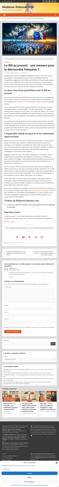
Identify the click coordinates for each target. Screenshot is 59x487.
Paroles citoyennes (9, 389)
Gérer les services (5, 469)
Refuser (29, 477)
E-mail (6, 312)
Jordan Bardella (41, 102)
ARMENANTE (12, 268)
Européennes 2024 (14, 242)
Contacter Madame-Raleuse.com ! (41, 485)
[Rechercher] (53, 343)
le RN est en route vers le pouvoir (39, 190)
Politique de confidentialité (16, 485)
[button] (56, 462)
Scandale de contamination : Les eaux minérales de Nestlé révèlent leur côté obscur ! (16, 253)
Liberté (12, 398)
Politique (7, 62)
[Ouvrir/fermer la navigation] (4, 15)
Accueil (4, 454)
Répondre (11, 277)
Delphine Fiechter (14, 73)
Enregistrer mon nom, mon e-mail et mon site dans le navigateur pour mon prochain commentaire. (29, 327)
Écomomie (6, 398)
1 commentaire (22, 73)
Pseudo (6, 305)
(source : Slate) (9, 222)
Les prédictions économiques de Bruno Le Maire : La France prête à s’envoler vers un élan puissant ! (43, 253)
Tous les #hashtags (7, 458)
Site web (6, 319)
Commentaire (8, 287)
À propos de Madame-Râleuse (10, 456)
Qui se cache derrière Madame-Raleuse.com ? (42, 454)
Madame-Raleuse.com (18, 7)
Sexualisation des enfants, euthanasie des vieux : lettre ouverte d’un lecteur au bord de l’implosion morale (29, 407)
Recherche (6, 340)
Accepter (29, 473)
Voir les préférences (29, 481)
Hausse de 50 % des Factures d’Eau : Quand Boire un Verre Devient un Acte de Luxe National (27, 373)
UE (23, 242)
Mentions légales (6, 460)
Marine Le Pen (22, 102)
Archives (5, 356)
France (20, 242)
